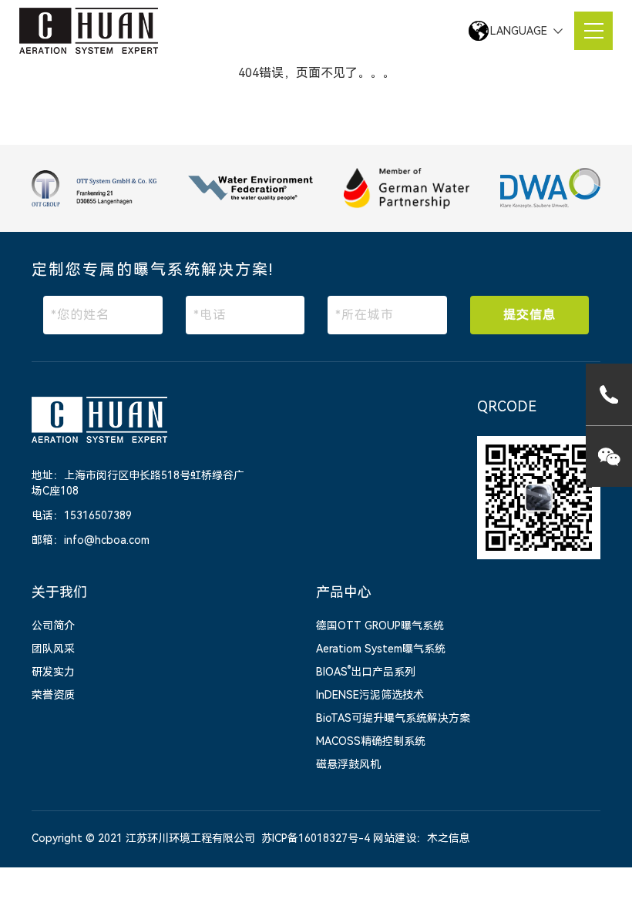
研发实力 (53, 672)
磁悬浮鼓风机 (348, 764)
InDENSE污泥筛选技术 (370, 695)
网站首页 (121, 72)
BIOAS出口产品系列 (365, 672)
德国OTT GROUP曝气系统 (380, 625)
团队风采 (53, 648)
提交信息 (529, 314)
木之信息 (448, 838)
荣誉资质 (53, 695)
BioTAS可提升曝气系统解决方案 (393, 718)
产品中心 (343, 592)
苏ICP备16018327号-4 (315, 838)
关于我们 (59, 592)
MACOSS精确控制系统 (370, 741)
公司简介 (53, 625)
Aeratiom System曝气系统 (380, 648)
